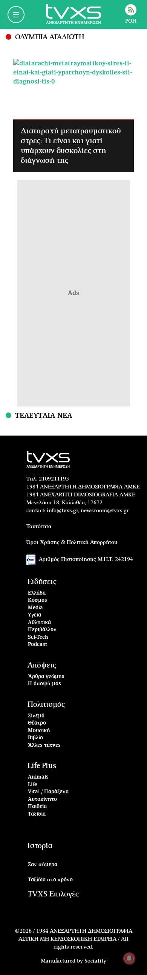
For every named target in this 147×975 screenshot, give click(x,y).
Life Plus (42, 765)
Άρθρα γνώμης (46, 676)
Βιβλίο (35, 737)
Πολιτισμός (46, 704)
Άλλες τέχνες (44, 745)
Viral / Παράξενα (48, 792)
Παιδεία (37, 806)
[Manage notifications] (129, 958)
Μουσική (39, 730)
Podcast (37, 644)
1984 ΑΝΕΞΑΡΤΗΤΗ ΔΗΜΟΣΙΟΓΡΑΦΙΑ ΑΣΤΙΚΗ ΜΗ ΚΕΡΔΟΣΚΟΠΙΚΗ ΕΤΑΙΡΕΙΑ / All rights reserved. (75, 939)
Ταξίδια (37, 814)
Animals (38, 777)
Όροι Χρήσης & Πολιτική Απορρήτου (72, 542)
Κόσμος (37, 600)
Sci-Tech (38, 637)
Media (35, 608)
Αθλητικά (39, 622)
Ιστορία (40, 846)
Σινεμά (36, 716)
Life (32, 784)
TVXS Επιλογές (53, 894)
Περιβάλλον (42, 629)
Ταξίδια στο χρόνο (50, 880)
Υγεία (34, 615)
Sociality (95, 961)
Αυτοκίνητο (42, 799)
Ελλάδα (37, 593)
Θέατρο (37, 723)
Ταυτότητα (38, 526)
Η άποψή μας (44, 683)
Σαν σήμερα (42, 864)
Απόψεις (42, 665)
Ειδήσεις (42, 582)
